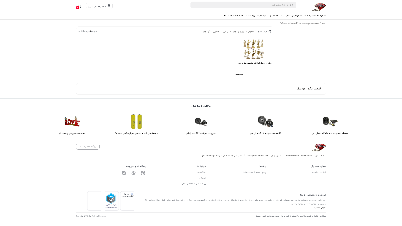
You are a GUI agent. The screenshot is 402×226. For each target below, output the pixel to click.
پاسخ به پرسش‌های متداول (254, 172)
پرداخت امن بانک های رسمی (194, 183)
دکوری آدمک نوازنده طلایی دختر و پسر (255, 63)
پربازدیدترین (238, 31)
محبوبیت (250, 31)
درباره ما (202, 178)
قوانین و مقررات (319, 172)
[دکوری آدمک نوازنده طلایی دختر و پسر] (254, 49)
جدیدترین (227, 31)
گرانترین (206, 31)
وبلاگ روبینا (201, 172)
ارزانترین (216, 31)
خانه (323, 23)
